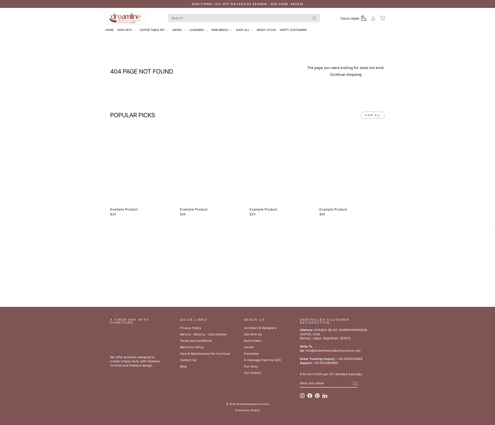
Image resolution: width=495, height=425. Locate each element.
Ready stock (266, 29)
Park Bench (220, 29)
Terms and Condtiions (196, 341)
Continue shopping (346, 74)
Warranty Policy (192, 347)
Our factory (252, 373)
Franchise (251, 353)
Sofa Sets (125, 29)
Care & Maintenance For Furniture (205, 353)
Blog (183, 366)
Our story (251, 366)
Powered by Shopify (247, 410)
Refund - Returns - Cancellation (203, 334)
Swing (177, 29)
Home (109, 29)
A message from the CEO (262, 360)
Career (249, 347)
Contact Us (188, 360)
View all (373, 115)
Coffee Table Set (153, 29)
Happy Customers (293, 29)
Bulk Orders (252, 341)
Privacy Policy (190, 328)
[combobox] (244, 18)
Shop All (243, 29)
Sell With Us (253, 334)
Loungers (197, 29)
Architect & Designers (260, 328)
